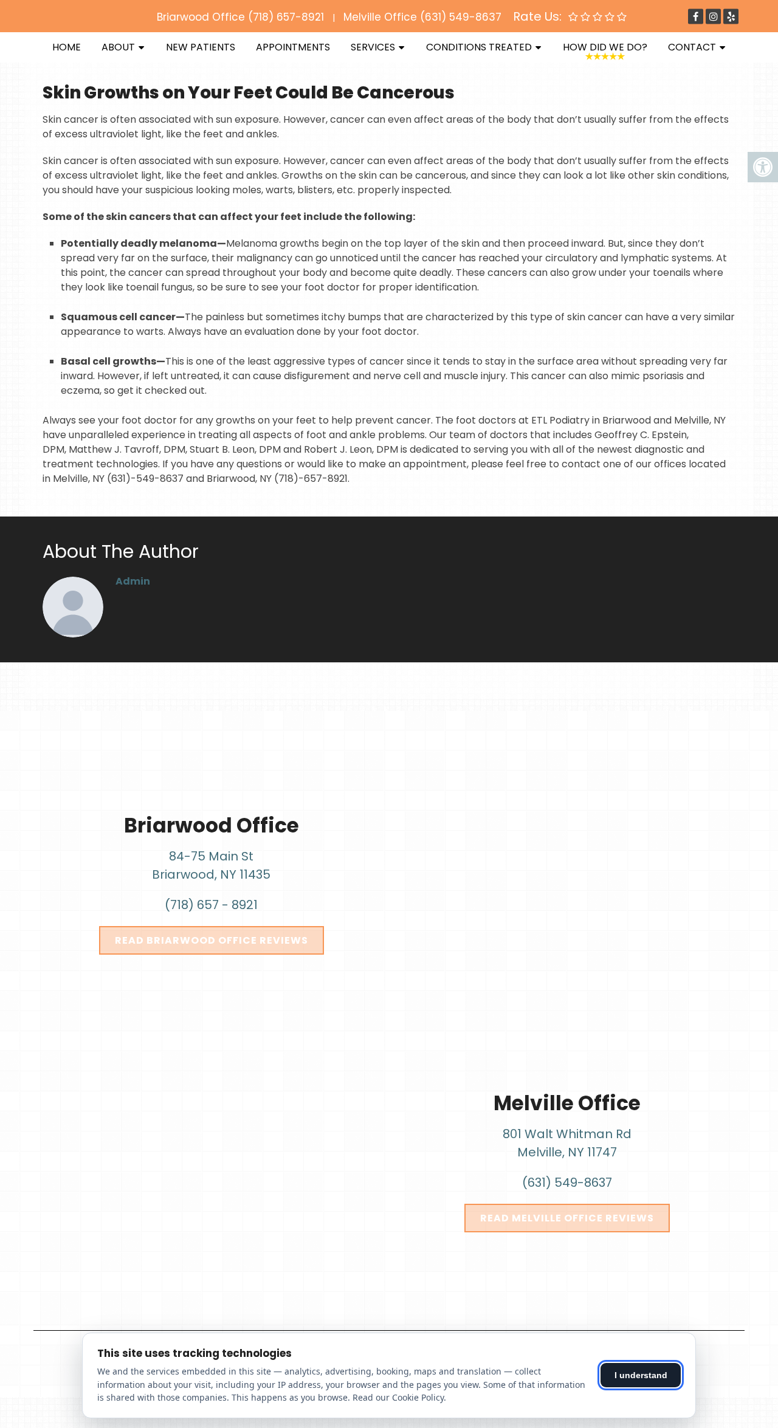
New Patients (200, 47)
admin (132, 581)
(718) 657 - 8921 (211, 904)
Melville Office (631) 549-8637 (422, 17)
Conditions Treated (479, 47)
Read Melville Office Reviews (567, 1218)
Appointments (293, 47)
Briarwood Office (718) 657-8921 (240, 17)
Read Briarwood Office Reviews (211, 940)
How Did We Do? (605, 47)
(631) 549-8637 (567, 1182)
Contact (692, 47)
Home (66, 47)
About (118, 47)
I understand (640, 1375)
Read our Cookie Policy (398, 1397)
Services (373, 47)
